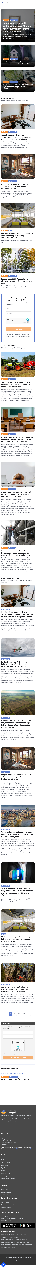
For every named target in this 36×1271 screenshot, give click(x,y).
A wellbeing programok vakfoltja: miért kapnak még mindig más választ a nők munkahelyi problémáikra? (16, 494)
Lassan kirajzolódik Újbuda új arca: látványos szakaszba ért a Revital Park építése (16, 281)
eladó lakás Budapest (18, 1244)
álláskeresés (28, 1244)
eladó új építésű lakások (8, 1242)
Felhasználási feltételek (8, 1205)
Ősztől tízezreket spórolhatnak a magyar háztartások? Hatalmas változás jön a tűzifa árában (15, 989)
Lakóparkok (14, 1091)
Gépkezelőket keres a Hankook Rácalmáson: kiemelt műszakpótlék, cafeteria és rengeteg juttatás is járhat (16, 553)
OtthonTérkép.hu (6, 1190)
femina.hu (19, 1234)
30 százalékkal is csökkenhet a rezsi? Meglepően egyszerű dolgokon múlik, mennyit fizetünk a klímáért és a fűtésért (17, 892)
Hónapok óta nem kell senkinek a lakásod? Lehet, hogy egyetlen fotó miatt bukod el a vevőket (17, 27)
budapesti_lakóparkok (22, 1242)
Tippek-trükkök (5, 1162)
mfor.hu (13, 1234)
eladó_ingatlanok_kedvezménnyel (11, 1239)
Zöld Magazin (5, 1176)
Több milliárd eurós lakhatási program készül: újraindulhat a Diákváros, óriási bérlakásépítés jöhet (17, 834)
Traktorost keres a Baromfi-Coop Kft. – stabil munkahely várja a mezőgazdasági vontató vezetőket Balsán (17, 384)
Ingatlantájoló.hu (6, 1192)
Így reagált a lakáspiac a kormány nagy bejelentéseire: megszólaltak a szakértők (18, 86)
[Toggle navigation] (29, 2)
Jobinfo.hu (4, 1194)
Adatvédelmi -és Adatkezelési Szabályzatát (18, 1149)
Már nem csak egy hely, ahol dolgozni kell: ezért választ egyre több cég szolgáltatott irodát (17, 235)
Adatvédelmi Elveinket (25, 1054)
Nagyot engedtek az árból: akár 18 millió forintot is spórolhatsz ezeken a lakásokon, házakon (17, 186)
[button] (33, 2)
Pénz (12, 230)
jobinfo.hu (25, 1239)
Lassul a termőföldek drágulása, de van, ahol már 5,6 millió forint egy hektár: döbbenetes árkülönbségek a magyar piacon (16, 724)
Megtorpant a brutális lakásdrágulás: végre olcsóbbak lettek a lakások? (17, 63)
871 (19, 1013)
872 (24, 1013)
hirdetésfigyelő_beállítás (8, 1247)
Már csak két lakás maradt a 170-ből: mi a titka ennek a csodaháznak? (16, 1095)
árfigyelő (16, 1237)
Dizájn (3, 1160)
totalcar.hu (4, 1237)
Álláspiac (13, 379)
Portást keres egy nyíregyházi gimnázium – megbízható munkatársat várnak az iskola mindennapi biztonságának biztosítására (17, 439)
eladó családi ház (6, 1244)
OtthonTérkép (13, 1257)
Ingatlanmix (13, 131)
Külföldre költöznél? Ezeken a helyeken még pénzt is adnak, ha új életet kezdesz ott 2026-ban (16, 664)
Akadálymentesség (6, 1207)
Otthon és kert (5, 1173)
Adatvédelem (5, 1202)
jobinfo (10, 1237)
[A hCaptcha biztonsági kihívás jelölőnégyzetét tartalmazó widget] (18, 321)
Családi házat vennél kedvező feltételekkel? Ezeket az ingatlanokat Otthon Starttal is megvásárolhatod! (16, 137)
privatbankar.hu (5, 1234)
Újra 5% (3, 1170)
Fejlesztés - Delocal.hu (17, 1261)
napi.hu (25, 1234)
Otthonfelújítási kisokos (8, 1178)
